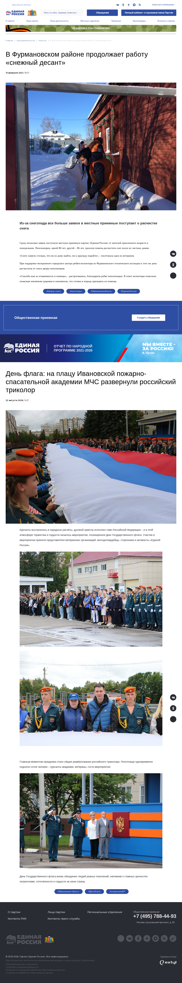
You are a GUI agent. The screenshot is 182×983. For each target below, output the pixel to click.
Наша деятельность (59, 21)
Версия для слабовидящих (163, 5)
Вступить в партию (166, 21)
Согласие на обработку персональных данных (29, 973)
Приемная (116, 21)
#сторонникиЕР (117, 891)
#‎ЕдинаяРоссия (128, 291)
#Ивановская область (68, 891)
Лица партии (32, 21)
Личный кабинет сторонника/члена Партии (149, 12)
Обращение (102, 12)
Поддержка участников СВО (91, 28)
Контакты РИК (17, 918)
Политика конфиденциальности (22, 967)
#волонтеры (76, 291)
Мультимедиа (139, 21)
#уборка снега (54, 291)
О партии (10, 21)
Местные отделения (89, 21)
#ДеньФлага (94, 891)
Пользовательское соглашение (22, 964)
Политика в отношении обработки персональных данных (35, 970)
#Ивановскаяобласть (101, 291)
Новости (43, 40)
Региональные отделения (104, 912)
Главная (9, 40)
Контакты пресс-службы (64, 918)
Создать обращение (148, 317)
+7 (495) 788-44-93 (154, 916)
